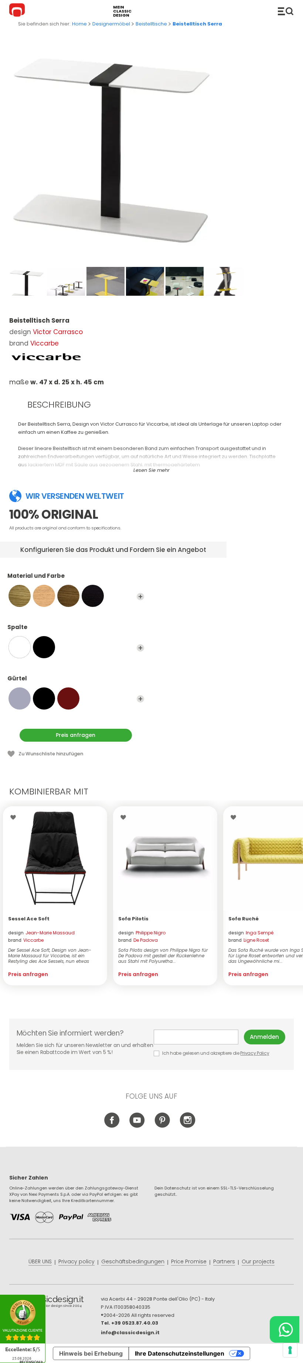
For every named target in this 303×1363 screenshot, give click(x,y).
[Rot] (68, 698)
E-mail (199, 1037)
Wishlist (15, 817)
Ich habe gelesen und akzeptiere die (215, 1053)
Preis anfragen (75, 735)
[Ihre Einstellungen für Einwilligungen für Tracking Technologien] (290, 1350)
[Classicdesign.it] (18, 11)
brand (26, 940)
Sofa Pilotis (133, 918)
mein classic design (122, 11)
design (41, 933)
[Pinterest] (162, 1126)
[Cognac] (68, 596)
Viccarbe (44, 343)
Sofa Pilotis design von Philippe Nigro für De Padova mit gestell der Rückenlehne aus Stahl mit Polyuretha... (163, 955)
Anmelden (264, 1037)
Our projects (258, 1261)
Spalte (17, 627)
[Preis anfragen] (55, 858)
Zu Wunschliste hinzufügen (50, 753)
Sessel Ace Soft (29, 918)
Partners (224, 1261)
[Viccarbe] (46, 357)
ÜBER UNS (40, 1261)
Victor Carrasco (58, 331)
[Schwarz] (44, 647)
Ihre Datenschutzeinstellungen (179, 1353)
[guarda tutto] (140, 596)
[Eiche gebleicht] (44, 596)
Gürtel (17, 678)
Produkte (286, 11)
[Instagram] (187, 1126)
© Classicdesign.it (55, 1303)
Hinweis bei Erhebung (91, 1353)
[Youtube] (137, 1126)
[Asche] (93, 596)
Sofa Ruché (243, 918)
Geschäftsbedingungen (132, 1261)
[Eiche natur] (19, 596)
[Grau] (19, 698)
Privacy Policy (254, 1053)
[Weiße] (19, 647)
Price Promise (189, 1261)
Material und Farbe (36, 576)
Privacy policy (76, 1261)
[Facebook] (112, 1126)
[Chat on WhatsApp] (284, 1329)
